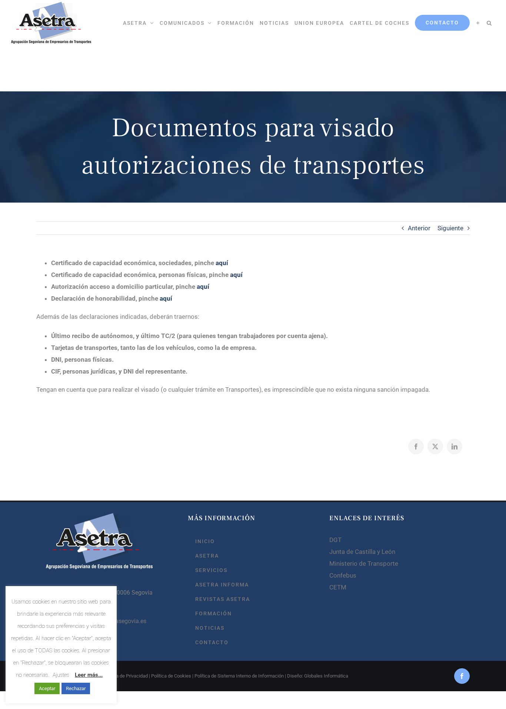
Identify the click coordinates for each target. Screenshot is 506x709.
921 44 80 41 (77, 606)
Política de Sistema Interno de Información (239, 676)
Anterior (419, 228)
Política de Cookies (171, 676)
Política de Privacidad (125, 676)
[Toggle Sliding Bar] (478, 23)
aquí (222, 263)
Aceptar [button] (47, 688)
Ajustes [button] (61, 675)
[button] (489, 23)
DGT (335, 540)
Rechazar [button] (76, 688)
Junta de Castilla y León (362, 551)
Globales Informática (326, 676)
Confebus (342, 575)
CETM (337, 587)
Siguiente (450, 228)
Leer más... (89, 675)
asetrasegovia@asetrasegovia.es (103, 621)
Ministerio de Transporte (363, 563)
